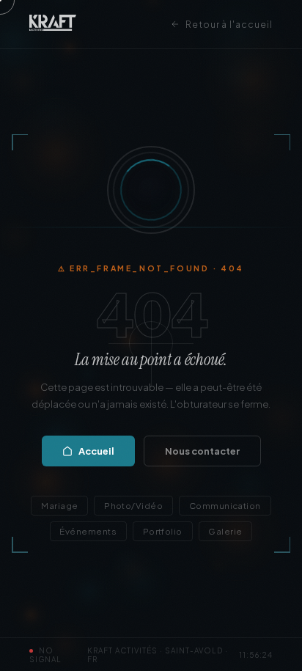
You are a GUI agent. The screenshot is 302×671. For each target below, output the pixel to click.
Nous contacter (202, 451)
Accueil (96, 451)
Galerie (225, 531)
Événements (88, 531)
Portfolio (163, 531)
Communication (225, 505)
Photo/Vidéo (133, 505)
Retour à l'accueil (229, 24)
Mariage (59, 505)
